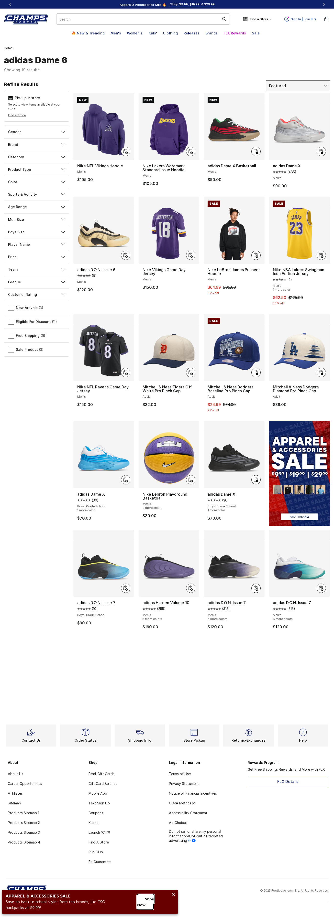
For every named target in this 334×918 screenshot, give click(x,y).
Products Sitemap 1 (23, 813)
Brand (13, 144)
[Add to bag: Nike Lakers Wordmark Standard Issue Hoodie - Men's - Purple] (190, 151)
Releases (192, 33)
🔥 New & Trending (88, 33)
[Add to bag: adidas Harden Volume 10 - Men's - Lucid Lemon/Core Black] (190, 588)
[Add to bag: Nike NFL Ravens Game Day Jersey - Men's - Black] (125, 372)
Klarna (94, 823)
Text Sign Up (99, 803)
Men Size (16, 219)
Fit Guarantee (100, 862)
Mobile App (98, 793)
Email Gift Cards (101, 774)
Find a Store (17, 115)
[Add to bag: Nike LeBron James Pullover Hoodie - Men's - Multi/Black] (256, 255)
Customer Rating (22, 294)
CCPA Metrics (180, 803)
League (14, 282)
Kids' (152, 33)
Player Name (19, 244)
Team (13, 269)
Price (12, 257)
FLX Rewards (234, 33)
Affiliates (15, 793)
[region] (167, 4)
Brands (211, 33)
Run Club (96, 852)
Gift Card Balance (103, 783)
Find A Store (99, 842)
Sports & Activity (22, 194)
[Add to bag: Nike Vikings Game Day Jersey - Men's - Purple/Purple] (190, 255)
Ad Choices (178, 823)
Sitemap (14, 803)
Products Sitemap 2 (24, 823)
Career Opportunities (25, 783)
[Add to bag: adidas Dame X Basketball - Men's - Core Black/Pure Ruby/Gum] (256, 151)
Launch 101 (97, 832)
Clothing (170, 33)
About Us (15, 774)
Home (8, 48)
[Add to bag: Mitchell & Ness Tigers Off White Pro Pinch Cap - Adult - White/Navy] (190, 372)
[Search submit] (224, 19)
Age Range (17, 207)
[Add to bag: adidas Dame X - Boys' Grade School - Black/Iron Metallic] (256, 479)
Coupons (96, 813)
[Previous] (10, 4)
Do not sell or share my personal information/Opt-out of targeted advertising (196, 835)
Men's (116, 33)
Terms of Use (180, 774)
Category (16, 157)
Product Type (19, 169)
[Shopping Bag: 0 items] (326, 19)
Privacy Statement (184, 783)
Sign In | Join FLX (303, 19)
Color (12, 182)
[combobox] (143, 19)
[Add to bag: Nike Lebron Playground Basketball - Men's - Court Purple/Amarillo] (190, 479)
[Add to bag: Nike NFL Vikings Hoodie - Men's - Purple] (125, 151)
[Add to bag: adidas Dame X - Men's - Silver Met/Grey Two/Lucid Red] (321, 151)
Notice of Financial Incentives (193, 793)
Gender (14, 132)
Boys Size (16, 232)
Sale (256, 33)
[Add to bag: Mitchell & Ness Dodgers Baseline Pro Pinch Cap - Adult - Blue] (256, 372)
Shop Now (145, 902)
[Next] (323, 4)
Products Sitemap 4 (24, 842)
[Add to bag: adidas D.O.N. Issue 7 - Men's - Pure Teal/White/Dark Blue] (321, 588)
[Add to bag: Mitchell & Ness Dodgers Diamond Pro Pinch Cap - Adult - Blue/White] (321, 372)
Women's (135, 33)
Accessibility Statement (188, 813)
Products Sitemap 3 (24, 832)
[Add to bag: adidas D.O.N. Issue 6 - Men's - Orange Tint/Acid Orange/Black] (125, 255)
